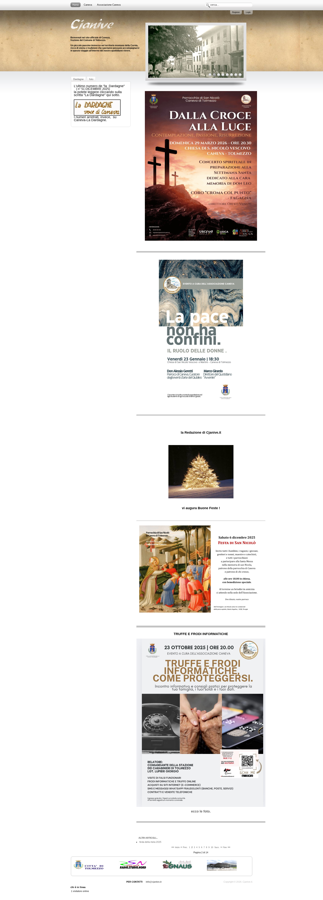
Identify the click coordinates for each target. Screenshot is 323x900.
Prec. (185, 847)
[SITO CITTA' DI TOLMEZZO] (88, 868)
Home (75, 4)
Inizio (177, 847)
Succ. (217, 847)
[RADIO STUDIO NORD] (133, 868)
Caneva (88, 4)
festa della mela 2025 (150, 842)
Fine (225, 847)
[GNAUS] (177, 868)
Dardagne (78, 79)
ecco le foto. (201, 811)
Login (248, 12)
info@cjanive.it (154, 882)
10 (212, 847)
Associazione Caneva (109, 4)
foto (91, 79)
